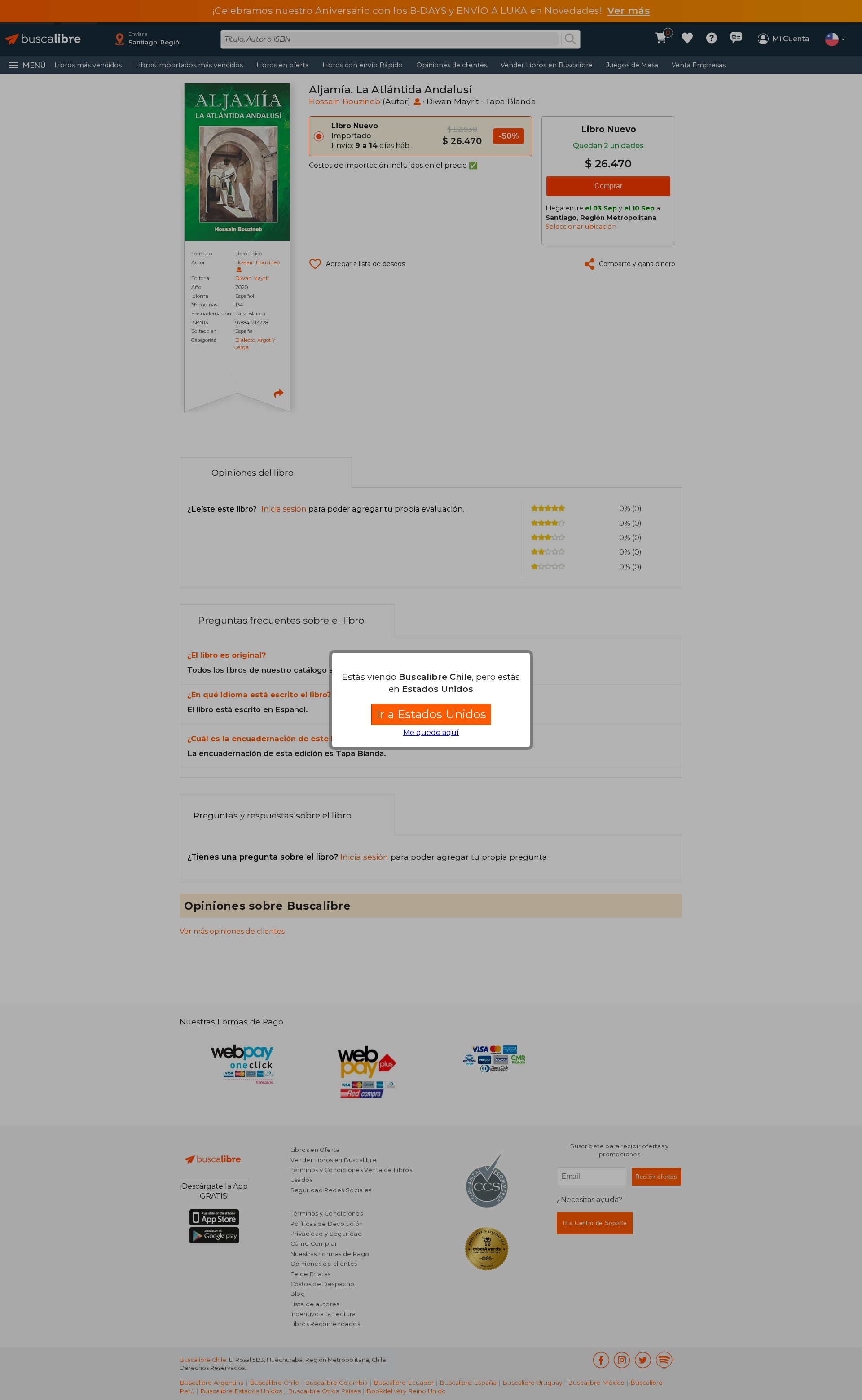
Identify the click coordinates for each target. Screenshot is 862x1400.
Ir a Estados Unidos (431, 714)
